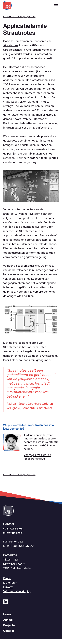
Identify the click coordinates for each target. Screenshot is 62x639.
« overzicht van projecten (19, 16)
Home (7, 614)
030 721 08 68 (13, 528)
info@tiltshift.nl (13, 533)
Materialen (10, 582)
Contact (8, 631)
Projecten (9, 625)
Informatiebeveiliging (17, 591)
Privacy (8, 587)
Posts (7, 578)
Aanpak (8, 620)
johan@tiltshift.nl (34, 458)
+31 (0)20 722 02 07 (37, 455)
